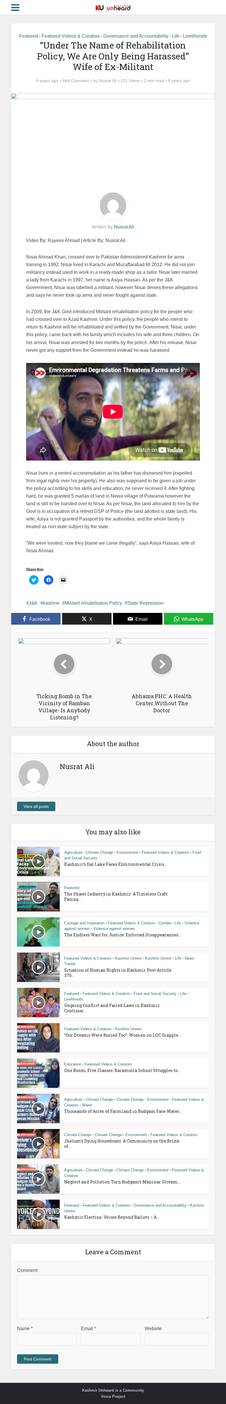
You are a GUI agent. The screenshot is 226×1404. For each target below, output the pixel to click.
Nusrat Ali (108, 80)
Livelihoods (195, 36)
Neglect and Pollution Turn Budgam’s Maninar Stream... (122, 1182)
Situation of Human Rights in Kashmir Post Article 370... (118, 972)
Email (88, 1328)
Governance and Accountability (135, 36)
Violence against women (114, 928)
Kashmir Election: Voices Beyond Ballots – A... (111, 1217)
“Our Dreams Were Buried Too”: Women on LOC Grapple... (122, 1035)
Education (72, 1064)
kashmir (51, 603)
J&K (33, 603)
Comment (27, 1270)
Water (87, 1105)
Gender (165, 923)
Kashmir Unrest (128, 958)
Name (25, 1328)
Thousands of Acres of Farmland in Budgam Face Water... (123, 1111)
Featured (28, 36)
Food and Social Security (155, 993)
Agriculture (73, 852)
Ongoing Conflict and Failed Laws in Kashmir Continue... (112, 1008)
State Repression (145, 603)
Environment (127, 852)
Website (153, 1328)
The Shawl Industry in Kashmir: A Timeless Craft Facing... (116, 896)
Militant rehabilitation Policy (93, 603)
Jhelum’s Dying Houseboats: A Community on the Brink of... (122, 1143)
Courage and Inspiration (84, 923)
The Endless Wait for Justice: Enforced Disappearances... (122, 935)
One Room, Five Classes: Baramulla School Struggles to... (122, 1070)
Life (176, 36)
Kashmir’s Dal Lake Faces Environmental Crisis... (115, 864)
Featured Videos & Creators (70, 36)
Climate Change (99, 852)
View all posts (36, 806)
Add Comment (75, 80)
